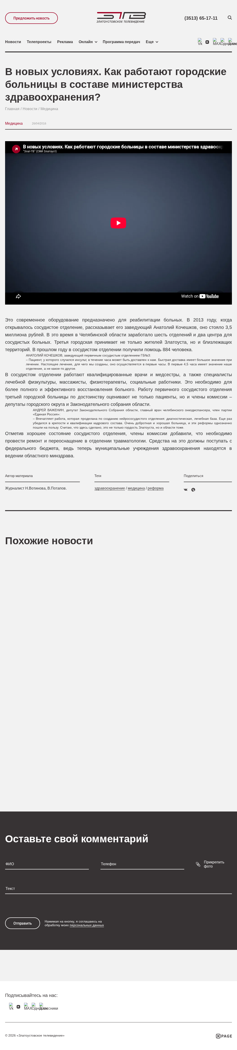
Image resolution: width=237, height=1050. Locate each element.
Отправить (22, 923)
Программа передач (121, 42)
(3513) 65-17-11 (201, 18)
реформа (156, 488)
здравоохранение (109, 488)
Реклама (65, 42)
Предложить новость (31, 18)
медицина (136, 488)
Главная (12, 109)
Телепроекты (39, 42)
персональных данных (87, 925)
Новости (13, 42)
